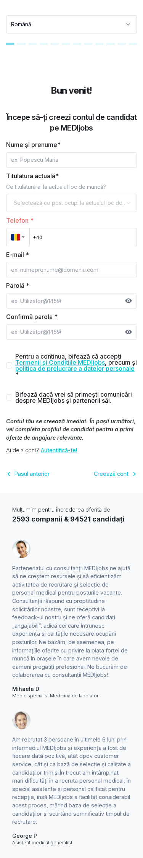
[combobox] (71, 24)
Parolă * (17, 285)
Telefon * (20, 220)
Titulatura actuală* (32, 176)
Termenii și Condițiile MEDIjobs (60, 362)
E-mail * (17, 254)
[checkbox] (9, 365)
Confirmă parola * (32, 317)
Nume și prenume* (33, 144)
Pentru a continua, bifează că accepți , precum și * (76, 365)
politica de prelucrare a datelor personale (75, 368)
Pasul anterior (32, 473)
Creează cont (111, 473)
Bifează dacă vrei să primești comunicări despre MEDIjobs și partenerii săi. (73, 397)
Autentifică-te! (59, 450)
